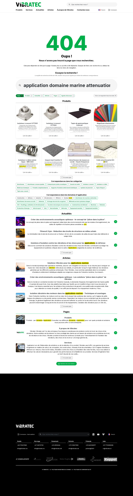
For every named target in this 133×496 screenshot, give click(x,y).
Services (68, 343)
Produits (68, 318)
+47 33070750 (38, 445)
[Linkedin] (93, 434)
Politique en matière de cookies (61, 469)
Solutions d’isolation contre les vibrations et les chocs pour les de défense (68, 243)
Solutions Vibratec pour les (68, 263)
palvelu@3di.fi (90, 448)
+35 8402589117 (91, 445)
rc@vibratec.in (107, 448)
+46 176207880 (22, 445)
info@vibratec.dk (56, 448)
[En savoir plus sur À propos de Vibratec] (20, 333)
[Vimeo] (103, 434)
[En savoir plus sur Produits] (20, 320)
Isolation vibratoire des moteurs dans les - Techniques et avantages (68, 293)
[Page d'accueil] (28, 6)
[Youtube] (98, 434)
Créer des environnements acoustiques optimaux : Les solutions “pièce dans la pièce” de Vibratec (68, 278)
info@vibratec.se (22, 448)
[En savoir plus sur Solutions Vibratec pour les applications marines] (20, 267)
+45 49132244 (55, 445)
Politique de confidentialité (82, 469)
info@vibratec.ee (74, 448)
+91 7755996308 (108, 445)
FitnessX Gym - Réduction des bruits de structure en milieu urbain (68, 231)
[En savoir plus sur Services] (20, 348)
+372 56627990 (73, 445)
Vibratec (46, 469)
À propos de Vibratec (68, 328)
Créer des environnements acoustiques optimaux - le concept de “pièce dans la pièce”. (68, 220)
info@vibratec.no (39, 448)
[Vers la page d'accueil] (24, 426)
